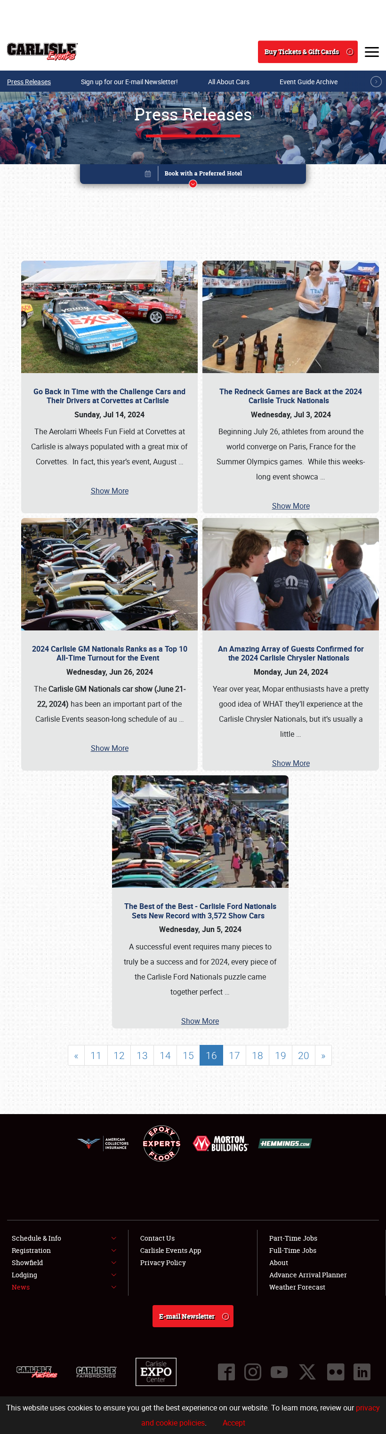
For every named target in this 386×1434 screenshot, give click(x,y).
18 (257, 1055)
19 (280, 1055)
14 (165, 1055)
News (21, 1287)
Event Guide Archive (309, 81)
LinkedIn (362, 1371)
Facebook (226, 1371)
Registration (31, 1250)
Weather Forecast (297, 1287)
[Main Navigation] (372, 51)
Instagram (252, 1371)
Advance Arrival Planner (308, 1274)
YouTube (279, 1371)
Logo (42, 52)
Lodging (24, 1274)
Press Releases (29, 81)
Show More (110, 491)
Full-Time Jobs (292, 1250)
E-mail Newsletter (187, 1316)
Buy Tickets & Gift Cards (302, 51)
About (278, 1262)
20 (303, 1055)
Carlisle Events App (170, 1250)
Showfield (27, 1262)
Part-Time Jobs (293, 1238)
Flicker (335, 1371)
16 (211, 1055)
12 (119, 1055)
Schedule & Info (36, 1238)
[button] (193, 175)
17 (234, 1055)
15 (188, 1055)
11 (96, 1055)
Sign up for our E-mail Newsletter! (129, 81)
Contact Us (157, 1238)
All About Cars (228, 81)
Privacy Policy (163, 1262)
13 (142, 1055)
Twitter (307, 1371)
